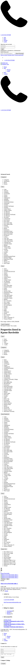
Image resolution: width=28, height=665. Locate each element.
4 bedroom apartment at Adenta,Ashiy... (14, 624)
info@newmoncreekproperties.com (12, 602)
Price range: (3, 321)
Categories (3, 177)
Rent (5, 39)
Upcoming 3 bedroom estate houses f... (14, 626)
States (2, 357)
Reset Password (19, 53)
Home (5, 67)
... (20, 589)
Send (2, 657)
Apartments (10, 611)
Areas (2, 266)
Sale (5, 37)
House (8, 612)
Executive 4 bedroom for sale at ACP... (14, 621)
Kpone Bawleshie (5, 414)
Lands (5, 41)
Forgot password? (19, 55)
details (6, 591)
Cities (2, 186)
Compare (3, 663)
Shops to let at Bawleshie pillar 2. (9, 583)
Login (2, 49)
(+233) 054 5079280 (6, 35)
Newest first (4, 549)
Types (2, 336)
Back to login (4, 55)
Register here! (11, 55)
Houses (5, 40)
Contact (6, 74)
